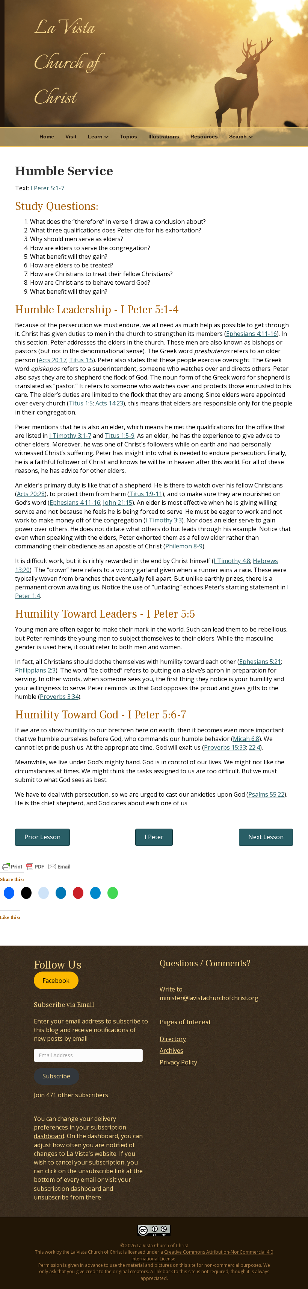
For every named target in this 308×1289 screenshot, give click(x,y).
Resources (204, 137)
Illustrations (163, 137)
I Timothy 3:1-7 (70, 435)
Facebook (55, 980)
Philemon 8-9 (183, 546)
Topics (128, 137)
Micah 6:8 (246, 739)
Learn (95, 137)
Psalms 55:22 (266, 794)
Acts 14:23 (109, 403)
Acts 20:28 (31, 494)
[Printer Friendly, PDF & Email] (36, 866)
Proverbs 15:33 (225, 747)
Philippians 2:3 (35, 670)
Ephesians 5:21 (260, 661)
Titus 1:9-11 (145, 494)
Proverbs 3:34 (59, 696)
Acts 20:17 (52, 360)
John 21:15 (117, 502)
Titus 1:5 (81, 360)
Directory (173, 1039)
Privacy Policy (178, 1062)
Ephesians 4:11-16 (251, 333)
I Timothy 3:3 (163, 520)
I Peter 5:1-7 (47, 188)
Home (46, 137)
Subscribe (56, 1076)
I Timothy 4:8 (232, 561)
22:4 (254, 747)
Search (238, 137)
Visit (71, 137)
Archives (171, 1050)
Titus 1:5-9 (119, 435)
